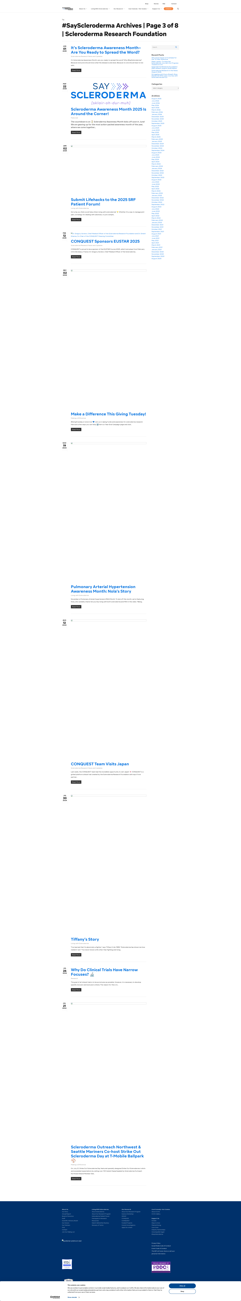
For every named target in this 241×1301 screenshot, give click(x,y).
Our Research (126, 1209)
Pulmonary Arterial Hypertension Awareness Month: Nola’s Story (103, 589)
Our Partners (66, 1225)
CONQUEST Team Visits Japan (100, 764)
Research (74, 978)
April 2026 (155, 107)
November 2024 (158, 146)
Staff (63, 1218)
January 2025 (157, 141)
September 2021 (158, 231)
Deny (182, 1291)
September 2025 (158, 123)
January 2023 (157, 195)
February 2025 (157, 139)
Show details (72, 1297)
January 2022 (157, 222)
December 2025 (158, 116)
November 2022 (158, 200)
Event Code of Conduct (159, 1248)
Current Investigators (128, 1225)
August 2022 (156, 207)
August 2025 (156, 125)
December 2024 (158, 143)
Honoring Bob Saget (158, 1232)
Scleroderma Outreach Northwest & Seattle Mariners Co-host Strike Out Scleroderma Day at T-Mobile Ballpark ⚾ (107, 1154)
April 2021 (155, 243)
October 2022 (157, 202)
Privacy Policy (156, 1243)
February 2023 (157, 193)
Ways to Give (156, 1223)
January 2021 (157, 249)
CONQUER (125, 1218)
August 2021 (156, 234)
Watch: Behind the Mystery (100, 1223)
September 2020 (158, 256)
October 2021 (157, 229)
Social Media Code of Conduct (161, 1246)
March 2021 (156, 245)
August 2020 (156, 258)
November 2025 (158, 119)
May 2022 (155, 213)
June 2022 (156, 211)
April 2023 (155, 189)
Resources (95, 1220)
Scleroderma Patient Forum (100, 1216)
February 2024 (157, 166)
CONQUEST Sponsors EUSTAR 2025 (105, 241)
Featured (74, 118)
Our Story (65, 1211)
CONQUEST (126, 1220)
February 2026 (157, 112)
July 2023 (155, 182)
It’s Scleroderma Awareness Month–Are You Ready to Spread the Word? (106, 50)
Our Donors (65, 1223)
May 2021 (155, 240)
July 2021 (155, 236)
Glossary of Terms (97, 1225)
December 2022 (158, 198)
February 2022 (157, 220)
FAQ (63, 1227)
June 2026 (156, 103)
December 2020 (158, 252)
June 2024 (156, 157)
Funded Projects (127, 1223)
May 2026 (155, 105)
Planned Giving (156, 1225)
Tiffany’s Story (85, 939)
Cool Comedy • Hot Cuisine (161, 1209)
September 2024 (158, 150)
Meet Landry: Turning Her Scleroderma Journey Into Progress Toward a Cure (165, 63)
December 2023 (158, 170)
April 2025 (155, 134)
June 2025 (156, 130)
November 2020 (158, 254)
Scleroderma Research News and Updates (86, 56)
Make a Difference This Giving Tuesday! (108, 414)
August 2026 (156, 98)
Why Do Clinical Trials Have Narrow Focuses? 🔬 (104, 972)
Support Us (155, 1218)
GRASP (124, 1216)
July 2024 (155, 155)
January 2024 (157, 168)
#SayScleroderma (157, 1234)
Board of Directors (68, 1216)
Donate (154, 1220)
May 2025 (155, 132)
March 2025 (156, 137)
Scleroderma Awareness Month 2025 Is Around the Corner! (108, 111)
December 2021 (157, 225)
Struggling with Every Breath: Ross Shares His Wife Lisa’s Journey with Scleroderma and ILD (165, 76)
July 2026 (155, 101)
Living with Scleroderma (80, 208)
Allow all (182, 1286)
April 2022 (155, 216)
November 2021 (157, 227)
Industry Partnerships (158, 1229)
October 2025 (157, 121)
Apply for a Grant (127, 1227)
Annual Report (66, 1214)
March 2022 (156, 218)
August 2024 (156, 152)
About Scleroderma (98, 1211)
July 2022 (155, 209)
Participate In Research (99, 1218)
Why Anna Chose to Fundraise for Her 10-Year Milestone (164, 58)
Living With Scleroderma (100, 1209)
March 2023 (156, 191)
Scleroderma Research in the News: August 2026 (165, 71)
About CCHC (156, 1211)
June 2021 (155, 238)
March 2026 (156, 110)
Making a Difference (78, 418)
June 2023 (156, 184)
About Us (65, 1209)
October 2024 (157, 148)
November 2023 (158, 173)
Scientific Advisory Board (70, 1220)
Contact (64, 1229)
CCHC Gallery (156, 1214)
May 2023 (155, 186)
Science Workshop (127, 1214)
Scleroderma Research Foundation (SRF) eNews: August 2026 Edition (164, 67)
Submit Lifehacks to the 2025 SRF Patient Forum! (103, 201)
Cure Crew (155, 1227)
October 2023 (157, 175)
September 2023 (158, 177)
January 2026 (157, 114)
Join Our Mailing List (68, 1232)
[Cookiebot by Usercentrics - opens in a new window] (55, 1297)
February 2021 (157, 247)
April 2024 (155, 161)
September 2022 (158, 204)
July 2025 (155, 128)
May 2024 (155, 159)
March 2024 (156, 164)
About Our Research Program (101, 1214)
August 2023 (156, 180)
